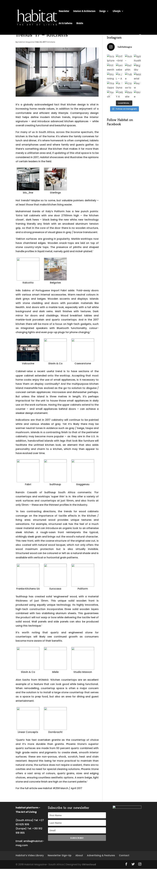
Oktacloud (89, 864)
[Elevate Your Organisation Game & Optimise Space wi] (128, 94)
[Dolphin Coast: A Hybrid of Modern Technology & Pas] (128, 67)
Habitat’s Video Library (30, 855)
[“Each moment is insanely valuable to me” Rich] (110, 94)
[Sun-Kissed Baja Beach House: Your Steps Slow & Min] (128, 58)
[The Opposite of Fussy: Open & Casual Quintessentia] (110, 85)
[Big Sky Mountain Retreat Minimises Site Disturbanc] (137, 67)
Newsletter (64, 11)
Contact (124, 855)
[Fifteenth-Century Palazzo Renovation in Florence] (110, 67)
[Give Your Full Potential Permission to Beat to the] (137, 94)
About (79, 855)
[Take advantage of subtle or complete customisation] (128, 76)
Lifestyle (117, 11)
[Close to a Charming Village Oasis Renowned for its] (128, 85)
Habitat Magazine (26, 42)
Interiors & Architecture (84, 11)
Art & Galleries (65, 23)
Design (102, 11)
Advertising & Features (101, 855)
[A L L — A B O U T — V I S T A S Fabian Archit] (119, 76)
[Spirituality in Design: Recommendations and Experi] (137, 58)
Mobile (79, 23)
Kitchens (51, 42)
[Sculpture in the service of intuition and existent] (110, 58)
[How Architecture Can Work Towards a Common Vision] (137, 85)
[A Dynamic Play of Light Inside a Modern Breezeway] (119, 85)
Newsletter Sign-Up (59, 855)
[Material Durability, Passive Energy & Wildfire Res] (137, 76)
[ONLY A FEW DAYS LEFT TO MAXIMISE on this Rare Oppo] (119, 94)
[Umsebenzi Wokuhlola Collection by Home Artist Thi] (119, 67)
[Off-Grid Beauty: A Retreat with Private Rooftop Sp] (119, 58)
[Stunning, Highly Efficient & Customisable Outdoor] (110, 76)
